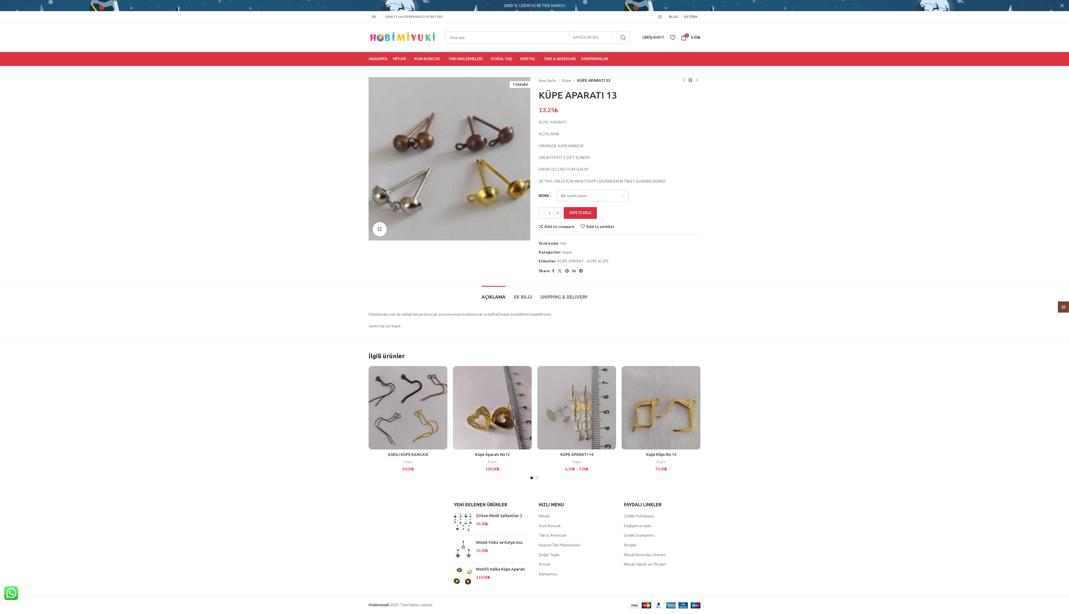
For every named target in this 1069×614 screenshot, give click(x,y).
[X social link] (559, 271)
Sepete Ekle (580, 212)
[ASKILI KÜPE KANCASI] (408, 408)
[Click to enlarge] (380, 229)
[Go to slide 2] (537, 478)
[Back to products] (690, 80)
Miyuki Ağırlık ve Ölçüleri (645, 564)
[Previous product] (683, 80)
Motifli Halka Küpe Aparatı (500, 569)
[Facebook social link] (553, 271)
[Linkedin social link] (574, 271)
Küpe (566, 80)
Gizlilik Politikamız (639, 516)
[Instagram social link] (659, 17)
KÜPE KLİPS (598, 261)
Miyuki (544, 516)
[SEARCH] (623, 37)
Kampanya (548, 573)
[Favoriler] (672, 37)
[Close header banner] (1062, 5)
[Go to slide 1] (531, 478)
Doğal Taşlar (549, 554)
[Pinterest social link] (567, 271)
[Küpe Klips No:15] (661, 408)
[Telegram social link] (581, 271)
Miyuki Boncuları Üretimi (645, 554)
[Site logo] (403, 37)
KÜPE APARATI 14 (576, 454)
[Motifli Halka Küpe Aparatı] (463, 576)
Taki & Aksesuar (553, 535)
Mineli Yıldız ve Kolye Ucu (499, 542)
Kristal (544, 564)
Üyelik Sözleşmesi (639, 535)
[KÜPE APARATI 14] (576, 408)
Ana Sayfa (547, 80)
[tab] (494, 294)
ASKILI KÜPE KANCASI (408, 454)
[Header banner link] (526, 5)
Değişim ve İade (637, 525)
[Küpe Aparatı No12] (492, 408)
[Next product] (697, 80)
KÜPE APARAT (570, 261)
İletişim (630, 544)
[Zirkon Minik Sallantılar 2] (463, 522)
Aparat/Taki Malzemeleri (559, 544)
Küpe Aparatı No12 (492, 454)
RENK (544, 195)
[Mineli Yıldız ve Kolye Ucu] (463, 549)
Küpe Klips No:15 (661, 454)
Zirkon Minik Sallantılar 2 (499, 516)
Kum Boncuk (550, 525)
